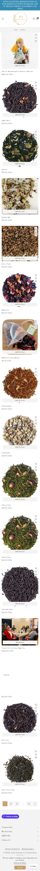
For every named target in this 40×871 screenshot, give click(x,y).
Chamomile (6, 453)
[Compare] (35, 41)
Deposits (6, 675)
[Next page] (35, 803)
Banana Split (6, 217)
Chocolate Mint (7, 609)
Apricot (4, 170)
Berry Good (6, 264)
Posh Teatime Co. (18, 853)
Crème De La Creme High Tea (13, 648)
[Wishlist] (35, 37)
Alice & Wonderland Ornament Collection (17, 71)
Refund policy (28, 849)
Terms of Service (12, 849)
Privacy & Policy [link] (20, 863)
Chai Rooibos (6, 406)
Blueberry (5, 310)
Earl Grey (5, 740)
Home (16, 30)
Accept (20, 867)
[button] (4, 18)
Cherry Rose (6, 505)
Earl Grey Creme (8, 790)
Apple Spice (6, 120)
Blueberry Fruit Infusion (10, 358)
